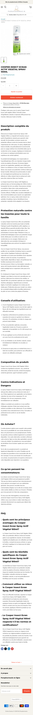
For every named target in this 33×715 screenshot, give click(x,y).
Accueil (3, 19)
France (16, 699)
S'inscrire (27, 691)
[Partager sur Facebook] (2, 648)
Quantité (3, 81)
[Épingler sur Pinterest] (12, 648)
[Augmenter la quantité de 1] (16, 85)
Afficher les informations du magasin (11, 107)
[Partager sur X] (5, 648)
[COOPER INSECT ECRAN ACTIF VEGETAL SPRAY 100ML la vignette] (4, 60)
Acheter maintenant (16, 97)
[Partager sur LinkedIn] (9, 648)
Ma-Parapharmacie (8, 75)
